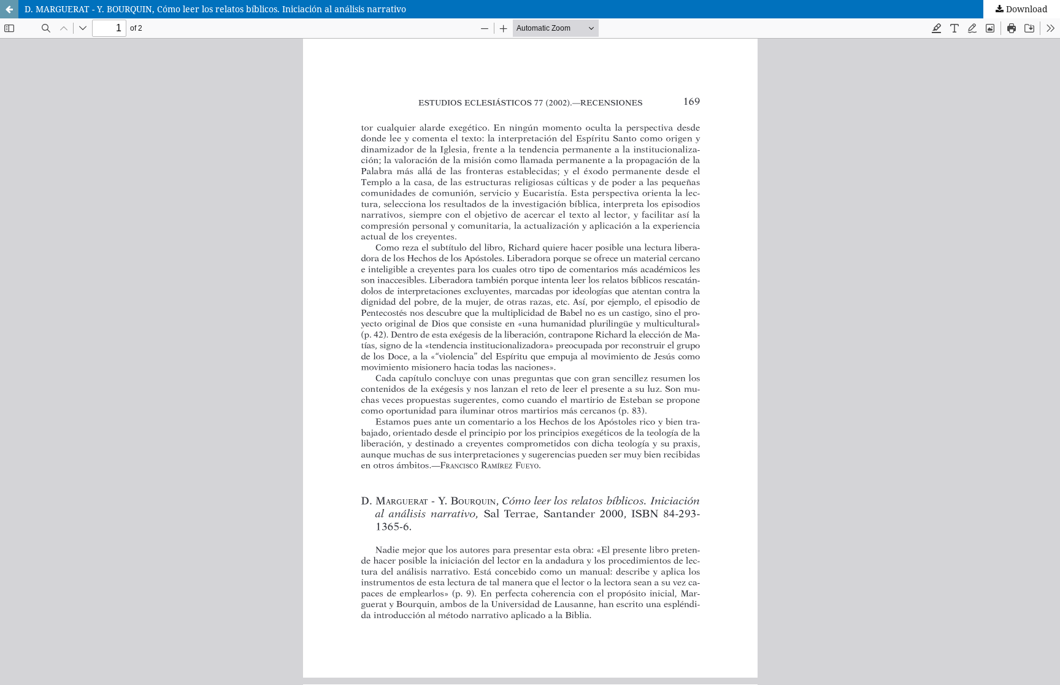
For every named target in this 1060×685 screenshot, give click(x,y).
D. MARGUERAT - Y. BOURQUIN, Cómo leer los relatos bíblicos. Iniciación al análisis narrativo (215, 9)
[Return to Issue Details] (9, 9)
